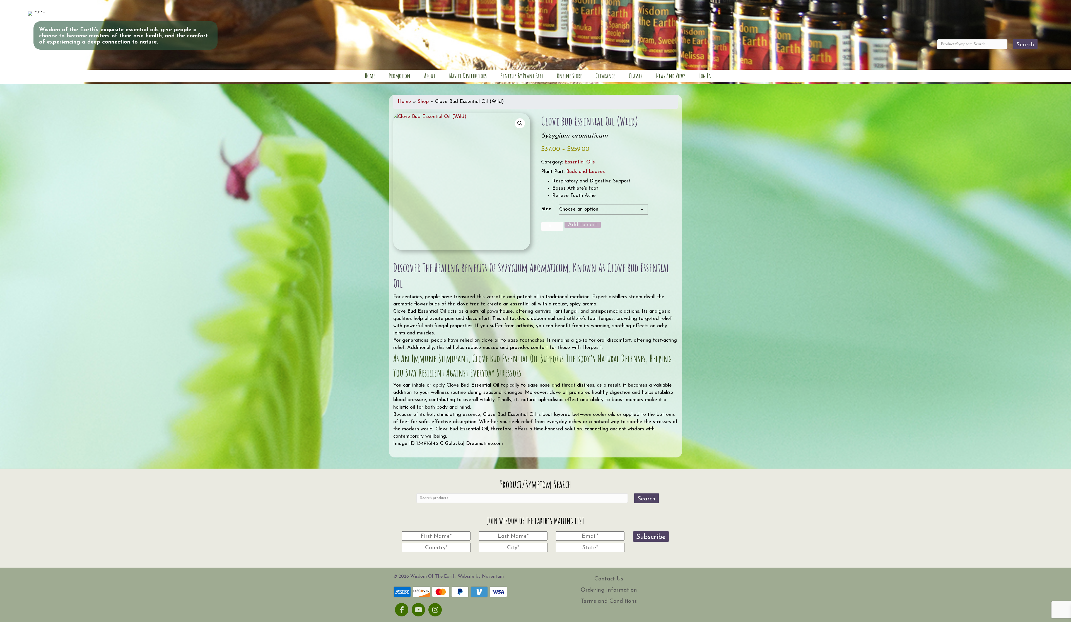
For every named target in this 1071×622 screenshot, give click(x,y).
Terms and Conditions (609, 601)
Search (1025, 45)
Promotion (399, 76)
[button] (520, 123)
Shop (423, 101)
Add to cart (582, 225)
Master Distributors (468, 76)
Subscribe (651, 537)
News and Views (671, 76)
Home (370, 76)
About (429, 76)
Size (546, 209)
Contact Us (608, 579)
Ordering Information (609, 590)
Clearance (605, 76)
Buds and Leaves (585, 171)
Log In (705, 76)
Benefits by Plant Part (521, 76)
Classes (635, 76)
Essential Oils (580, 162)
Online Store (569, 76)
